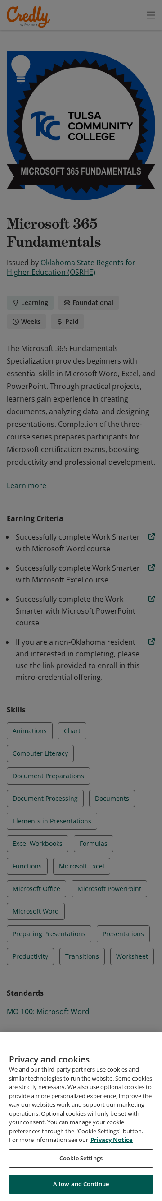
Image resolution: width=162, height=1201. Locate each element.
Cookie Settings (81, 1158)
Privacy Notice (111, 1140)
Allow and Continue (81, 1184)
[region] (81, 1116)
